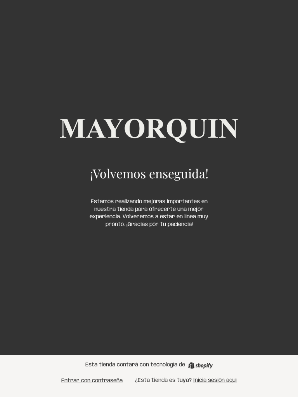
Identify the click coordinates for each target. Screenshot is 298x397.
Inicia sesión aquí (215, 380)
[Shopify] (200, 365)
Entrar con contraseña (92, 380)
